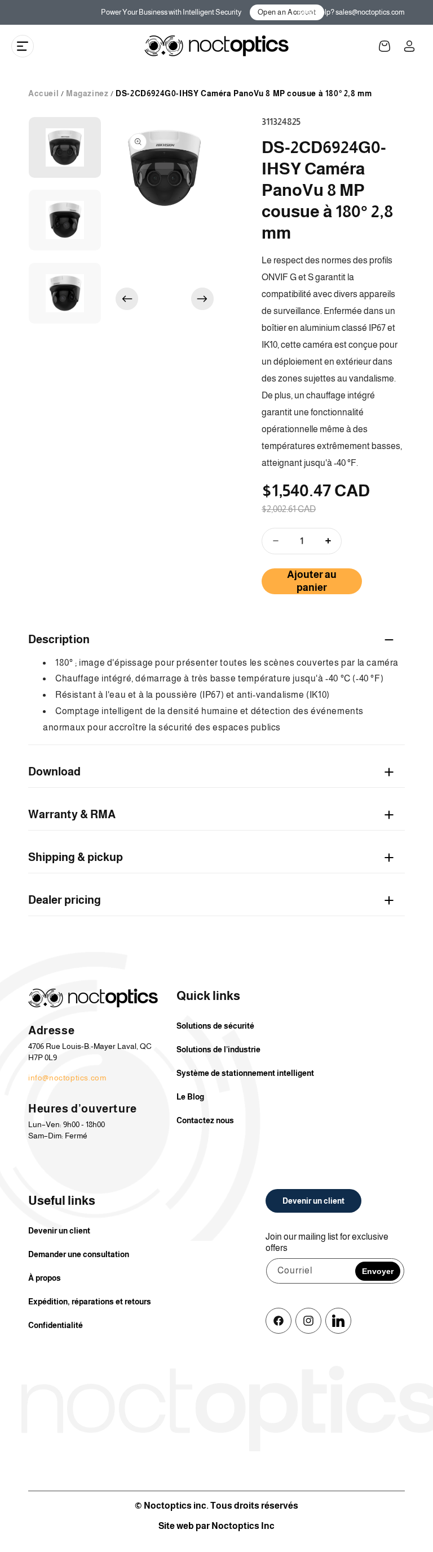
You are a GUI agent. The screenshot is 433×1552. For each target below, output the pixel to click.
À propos (44, 1277)
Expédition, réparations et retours (89, 1301)
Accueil (43, 93)
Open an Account (287, 12)
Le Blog (190, 1096)
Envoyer (378, 1271)
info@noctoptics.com (67, 1077)
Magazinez (87, 93)
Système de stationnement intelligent (245, 1073)
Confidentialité (55, 1325)
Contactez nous (205, 1120)
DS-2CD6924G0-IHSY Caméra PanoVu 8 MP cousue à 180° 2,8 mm (244, 93)
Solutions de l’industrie (218, 1049)
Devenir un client (59, 1230)
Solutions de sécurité (215, 1025)
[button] (22, 46)
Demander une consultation (78, 1254)
